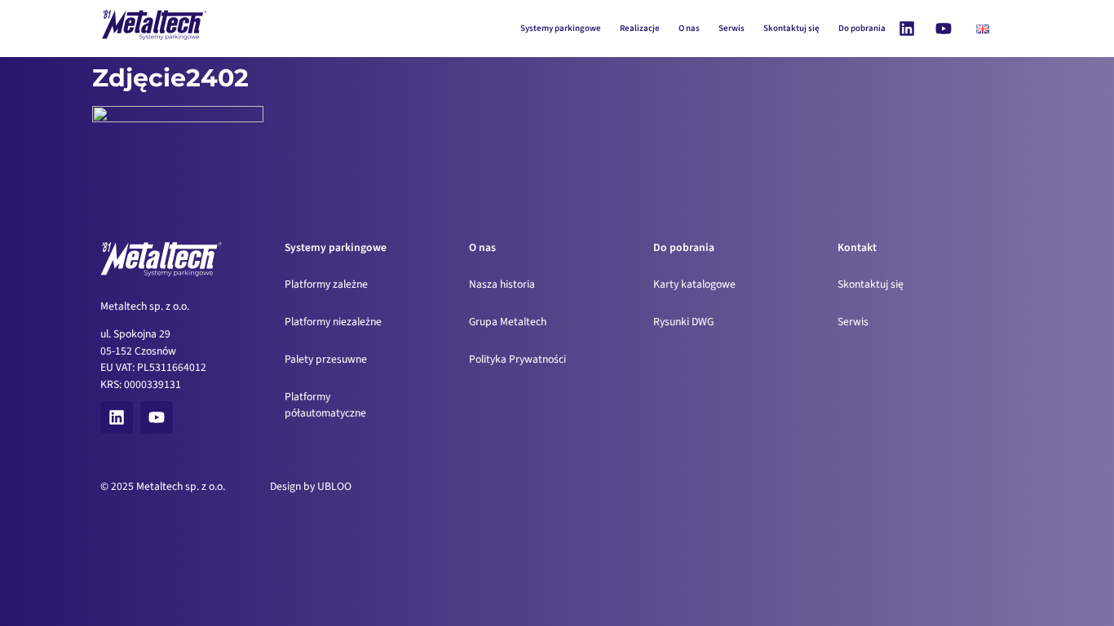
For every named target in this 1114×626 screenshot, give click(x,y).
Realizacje (640, 28)
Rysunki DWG (683, 321)
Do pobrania (862, 28)
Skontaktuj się (791, 28)
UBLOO (334, 486)
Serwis (731, 28)
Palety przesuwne (326, 359)
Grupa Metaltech (507, 321)
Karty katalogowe (694, 284)
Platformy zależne (326, 284)
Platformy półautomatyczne (325, 405)
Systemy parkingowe (560, 28)
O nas (689, 28)
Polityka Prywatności (517, 359)
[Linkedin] (907, 28)
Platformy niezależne (333, 321)
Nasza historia (502, 284)
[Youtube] (943, 28)
